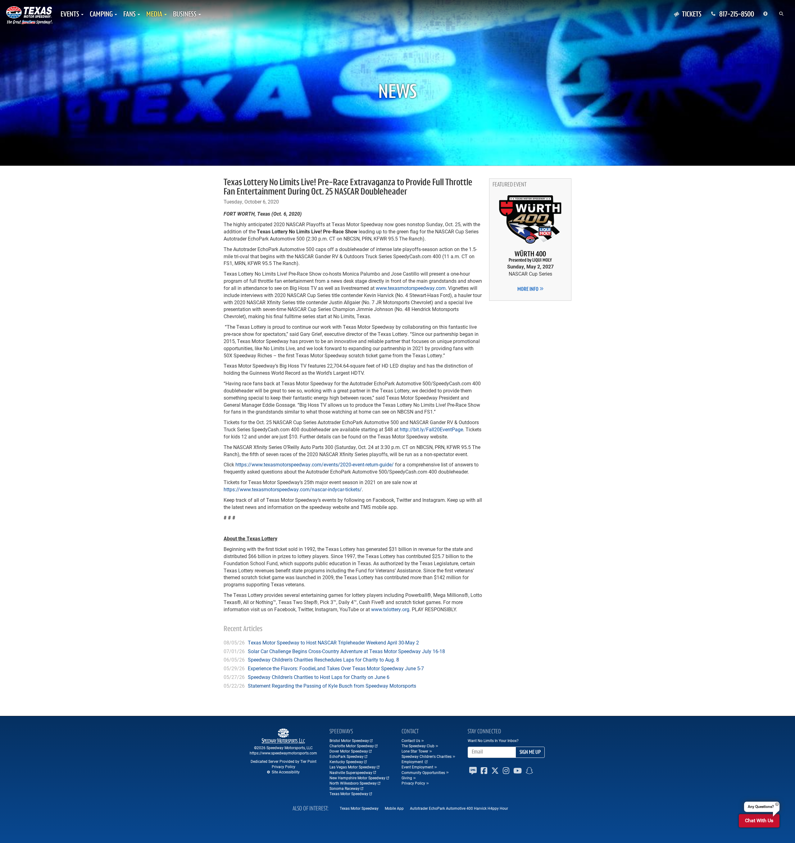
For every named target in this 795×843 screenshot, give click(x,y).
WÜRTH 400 (530, 257)
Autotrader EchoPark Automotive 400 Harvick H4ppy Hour (459, 808)
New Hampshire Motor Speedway (357, 777)
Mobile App (394, 808)
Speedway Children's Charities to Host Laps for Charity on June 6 (318, 677)
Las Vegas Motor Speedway (352, 766)
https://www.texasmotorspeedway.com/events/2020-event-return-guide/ (314, 464)
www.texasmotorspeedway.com (411, 288)
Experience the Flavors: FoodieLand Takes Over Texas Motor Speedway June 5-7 (336, 668)
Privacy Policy (283, 766)
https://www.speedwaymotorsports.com (283, 752)
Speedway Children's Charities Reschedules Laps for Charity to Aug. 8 (323, 659)
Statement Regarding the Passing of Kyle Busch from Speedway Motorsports (332, 685)
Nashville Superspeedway (350, 772)
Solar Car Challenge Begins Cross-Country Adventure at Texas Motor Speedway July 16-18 (346, 651)
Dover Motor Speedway (348, 751)
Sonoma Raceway (344, 788)
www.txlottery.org (390, 609)
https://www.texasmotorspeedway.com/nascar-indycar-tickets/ (293, 489)
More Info (528, 289)
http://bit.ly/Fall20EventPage (431, 429)
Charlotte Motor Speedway (351, 745)
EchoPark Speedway (346, 756)
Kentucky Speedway (346, 761)
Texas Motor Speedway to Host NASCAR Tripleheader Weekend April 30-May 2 (333, 642)
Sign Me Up (530, 752)
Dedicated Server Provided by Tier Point (283, 761)
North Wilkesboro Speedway (353, 783)
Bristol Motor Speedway (349, 740)
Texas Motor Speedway (348, 793)
